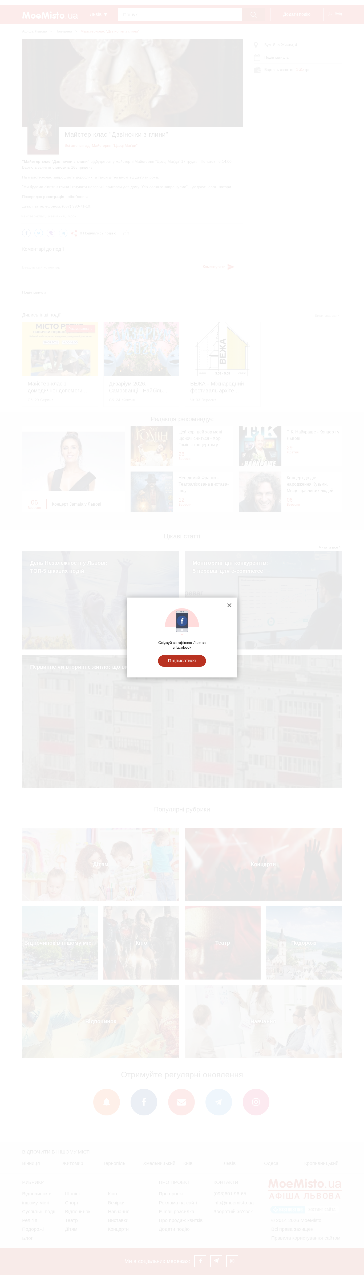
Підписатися (182, 660)
